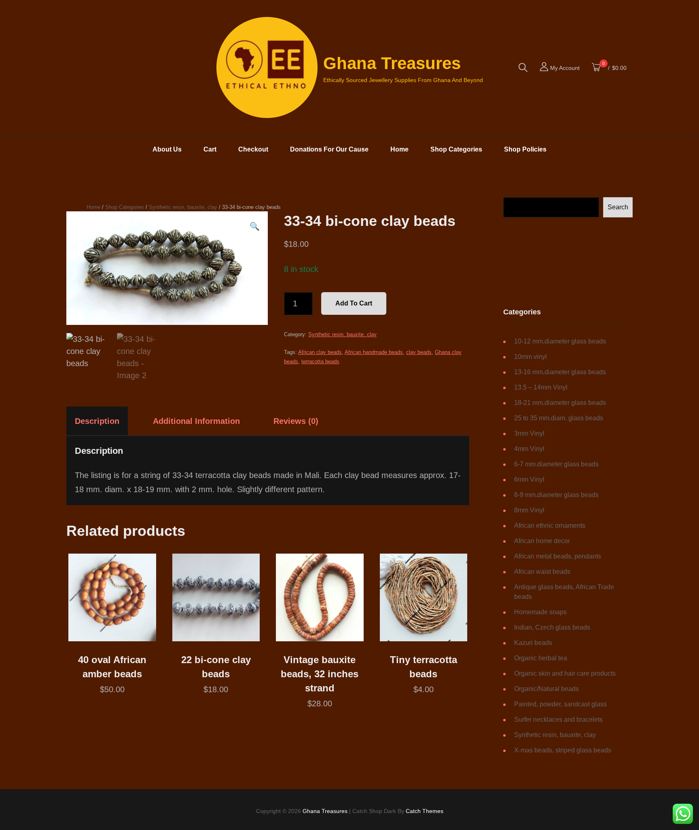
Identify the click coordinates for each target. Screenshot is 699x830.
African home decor (542, 540)
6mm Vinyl (529, 479)
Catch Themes (424, 811)
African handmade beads (374, 352)
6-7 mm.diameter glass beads (556, 464)
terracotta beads (320, 361)
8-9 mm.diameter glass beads (556, 494)
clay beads (419, 352)
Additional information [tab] (196, 421)
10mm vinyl (530, 356)
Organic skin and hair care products (565, 673)
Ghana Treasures (392, 63)
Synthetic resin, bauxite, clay (183, 207)
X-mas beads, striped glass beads (562, 750)
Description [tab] (97, 421)
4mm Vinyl (529, 448)
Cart (209, 149)
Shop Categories (456, 149)
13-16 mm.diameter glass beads (560, 372)
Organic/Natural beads (546, 688)
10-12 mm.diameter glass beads (560, 341)
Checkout (253, 149)
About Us (167, 149)
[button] (255, 226)
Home (399, 149)
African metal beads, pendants (557, 556)
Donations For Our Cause (329, 149)
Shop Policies (525, 149)
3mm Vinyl (529, 433)
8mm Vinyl (529, 510)
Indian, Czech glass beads (552, 627)
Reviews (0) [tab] (295, 421)
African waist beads (542, 571)
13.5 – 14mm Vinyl (541, 387)
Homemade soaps (540, 612)
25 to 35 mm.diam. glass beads (558, 418)
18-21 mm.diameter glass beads (560, 402)
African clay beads (320, 352)
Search (618, 207)
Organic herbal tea (540, 658)
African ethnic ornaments (549, 525)
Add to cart (353, 303)
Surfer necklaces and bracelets (558, 719)
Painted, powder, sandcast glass (560, 704)
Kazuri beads (533, 642)
